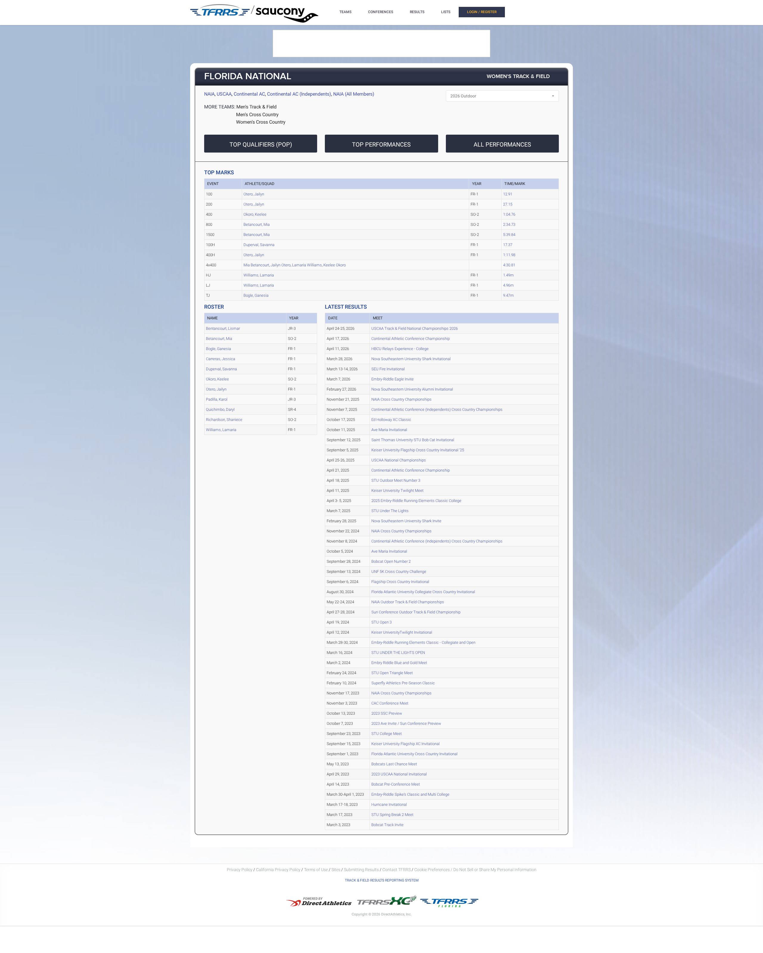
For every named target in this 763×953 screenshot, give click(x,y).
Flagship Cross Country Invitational (400, 581)
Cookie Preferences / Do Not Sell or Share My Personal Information (475, 869)
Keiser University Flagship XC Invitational (405, 743)
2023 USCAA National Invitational (399, 774)
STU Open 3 (381, 622)
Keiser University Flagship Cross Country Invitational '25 (417, 450)
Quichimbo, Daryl (220, 409)
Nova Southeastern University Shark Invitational (411, 359)
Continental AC (249, 94)
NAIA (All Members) (353, 94)
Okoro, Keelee (255, 214)
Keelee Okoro (334, 265)
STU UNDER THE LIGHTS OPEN (398, 652)
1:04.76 (509, 214)
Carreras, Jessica (220, 359)
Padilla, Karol (216, 399)
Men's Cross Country (257, 114)
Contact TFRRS (397, 869)
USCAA (224, 94)
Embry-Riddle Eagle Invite (392, 379)
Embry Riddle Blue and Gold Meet (399, 662)
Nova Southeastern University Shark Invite (406, 521)
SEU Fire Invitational (388, 369)
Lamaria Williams (307, 265)
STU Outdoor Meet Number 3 (395, 480)
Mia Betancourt (256, 265)
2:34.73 (509, 224)
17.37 (507, 244)
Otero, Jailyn (254, 194)
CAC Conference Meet (389, 703)
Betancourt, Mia (257, 224)
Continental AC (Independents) (299, 94)
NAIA (209, 94)
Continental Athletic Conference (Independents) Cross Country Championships (437, 409)
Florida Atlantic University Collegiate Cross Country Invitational (423, 592)
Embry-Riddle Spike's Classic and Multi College (410, 794)
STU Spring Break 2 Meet (392, 814)
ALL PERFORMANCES (502, 144)
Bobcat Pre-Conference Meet (395, 784)
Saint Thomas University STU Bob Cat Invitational (412, 440)
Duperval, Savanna (259, 244)
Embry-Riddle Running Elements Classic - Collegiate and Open (423, 642)
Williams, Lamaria (259, 275)
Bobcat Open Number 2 (391, 561)
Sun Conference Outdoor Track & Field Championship (415, 612)
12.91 (507, 194)
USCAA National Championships (398, 460)
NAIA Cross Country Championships (401, 399)
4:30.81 (509, 265)
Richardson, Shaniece (224, 419)
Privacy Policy (239, 869)
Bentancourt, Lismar (223, 328)
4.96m (508, 285)
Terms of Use (316, 869)
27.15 (507, 204)
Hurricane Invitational (389, 804)
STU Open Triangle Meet (392, 673)
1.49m (508, 275)
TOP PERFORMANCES (381, 144)
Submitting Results (361, 869)
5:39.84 (509, 234)
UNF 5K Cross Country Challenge (398, 571)
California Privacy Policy (278, 869)
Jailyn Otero (281, 265)
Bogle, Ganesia (256, 295)
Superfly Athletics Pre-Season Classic (403, 683)
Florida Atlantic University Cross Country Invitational (414, 754)
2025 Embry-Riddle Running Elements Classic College (416, 500)
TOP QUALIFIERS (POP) (260, 144)
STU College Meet (386, 733)
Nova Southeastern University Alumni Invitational (412, 389)
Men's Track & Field (256, 107)
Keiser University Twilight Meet (397, 490)
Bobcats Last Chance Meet (394, 764)
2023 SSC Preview (386, 713)
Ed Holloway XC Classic (391, 419)
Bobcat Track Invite (387, 825)
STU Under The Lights (390, 511)
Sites (335, 869)
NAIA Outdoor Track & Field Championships (407, 602)
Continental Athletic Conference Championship (410, 338)
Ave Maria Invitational (389, 429)
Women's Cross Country (261, 122)
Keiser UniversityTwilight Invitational (401, 632)
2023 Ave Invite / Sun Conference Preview (406, 723)
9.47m (508, 295)
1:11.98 (509, 255)
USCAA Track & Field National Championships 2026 (414, 328)
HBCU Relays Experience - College (400, 348)
